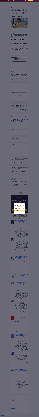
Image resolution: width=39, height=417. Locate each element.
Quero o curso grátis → (30, 0)
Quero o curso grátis (19, 210)
